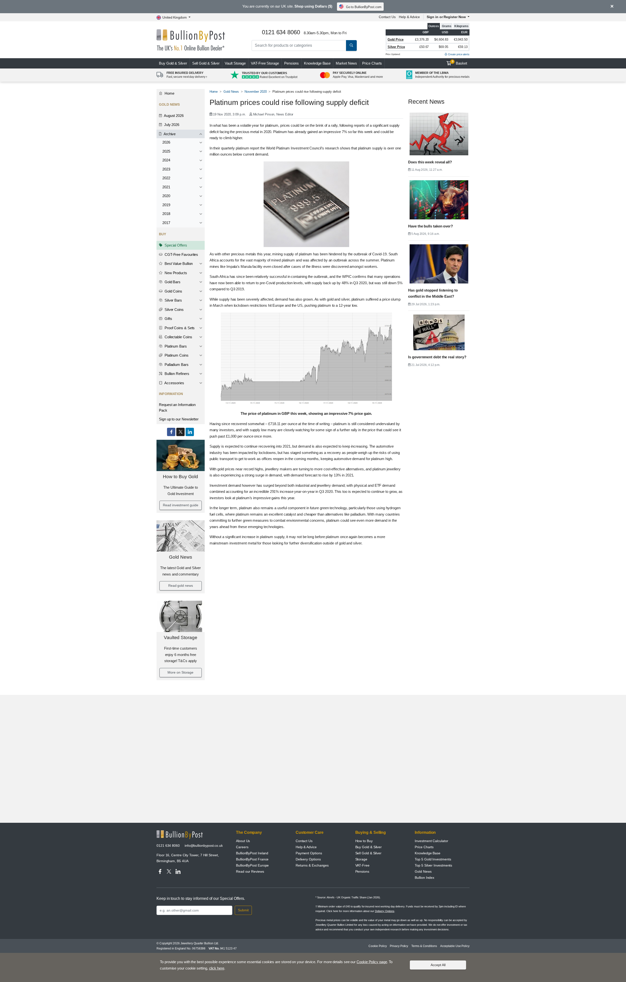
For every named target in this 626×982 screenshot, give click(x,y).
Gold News (180, 557)
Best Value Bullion (178, 263)
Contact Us (387, 17)
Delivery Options (308, 859)
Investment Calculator (431, 841)
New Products (175, 273)
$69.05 (443, 47)
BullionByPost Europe (252, 865)
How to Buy (364, 841)
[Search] (351, 45)
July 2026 (171, 125)
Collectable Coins (178, 337)
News (346, 63)
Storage (361, 859)
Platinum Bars (175, 346)
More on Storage (180, 672)
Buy (173, 63)
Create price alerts (458, 54)
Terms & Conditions (424, 946)
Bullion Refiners (176, 374)
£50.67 (424, 47)
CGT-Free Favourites (181, 254)
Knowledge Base (317, 63)
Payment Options (309, 853)
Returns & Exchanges (312, 865)
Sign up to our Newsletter (179, 419)
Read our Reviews (250, 871)
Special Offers (175, 245)
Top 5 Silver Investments (433, 865)
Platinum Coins (176, 355)
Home (169, 93)
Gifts (168, 318)
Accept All (438, 965)
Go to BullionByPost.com (363, 7)
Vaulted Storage (180, 637)
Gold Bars (172, 282)
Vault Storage (235, 63)
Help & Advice (409, 17)
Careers (242, 847)
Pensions (291, 63)
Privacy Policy (399, 946)
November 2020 (256, 91)
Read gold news (180, 585)
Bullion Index (424, 878)
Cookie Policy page (372, 962)
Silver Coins (174, 309)
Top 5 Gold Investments (433, 859)
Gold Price (395, 39)
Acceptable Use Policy (455, 946)
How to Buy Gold (180, 476)
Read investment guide (180, 505)
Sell (206, 63)
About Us (243, 841)
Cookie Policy (378, 946)
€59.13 (463, 47)
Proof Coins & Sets (179, 328)
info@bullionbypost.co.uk (204, 845)
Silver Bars (173, 300)
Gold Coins (173, 291)
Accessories (174, 383)
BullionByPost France (252, 859)
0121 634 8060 (168, 845)
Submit (243, 910)
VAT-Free (265, 63)
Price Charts (372, 63)
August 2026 (173, 115)
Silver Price (396, 47)
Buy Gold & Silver (368, 847)
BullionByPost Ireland (252, 853)
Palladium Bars (176, 364)
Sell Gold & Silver (368, 853)
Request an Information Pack (177, 407)
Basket (459, 62)
